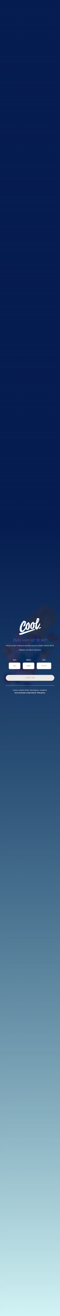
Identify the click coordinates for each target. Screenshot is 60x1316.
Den (14, 660)
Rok (44, 660)
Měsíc (28, 660)
